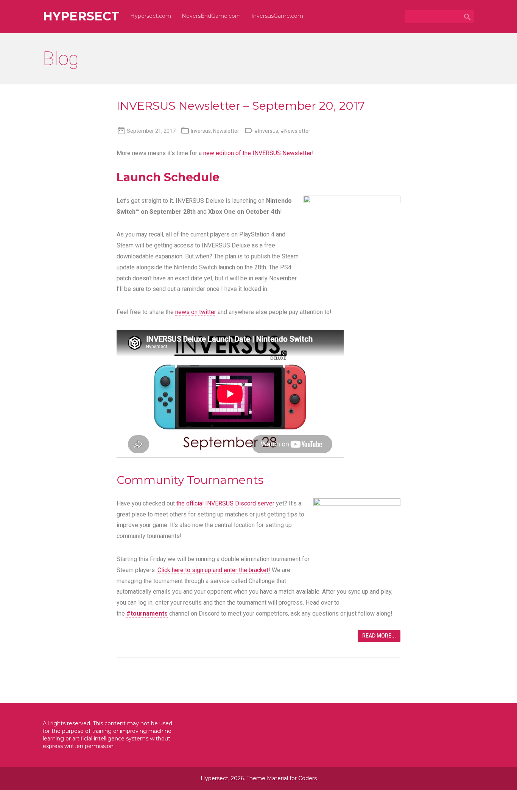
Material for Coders (292, 778)
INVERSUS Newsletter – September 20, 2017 (241, 106)
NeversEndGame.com (211, 15)
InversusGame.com (277, 15)
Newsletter (226, 131)
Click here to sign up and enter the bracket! (213, 570)
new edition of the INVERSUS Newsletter (257, 153)
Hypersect (81, 16)
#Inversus (266, 131)
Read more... (379, 636)
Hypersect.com (150, 15)
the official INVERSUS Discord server (225, 503)
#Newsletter (295, 131)
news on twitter (195, 312)
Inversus (201, 131)
